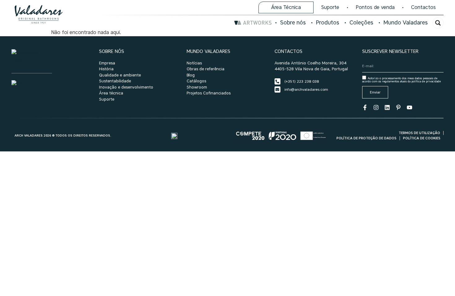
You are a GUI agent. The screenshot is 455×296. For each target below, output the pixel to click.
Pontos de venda (375, 7)
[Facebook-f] (365, 107)
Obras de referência (205, 69)
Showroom (197, 87)
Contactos (423, 7)
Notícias (194, 63)
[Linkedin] (387, 107)
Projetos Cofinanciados (209, 93)
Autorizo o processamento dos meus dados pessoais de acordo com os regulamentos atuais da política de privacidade (401, 79)
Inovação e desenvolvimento (126, 87)
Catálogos (196, 81)
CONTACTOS (288, 51)
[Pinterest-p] (398, 107)
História (106, 69)
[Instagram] (376, 107)
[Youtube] (409, 107)
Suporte (330, 7)
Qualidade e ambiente (120, 75)
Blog (191, 75)
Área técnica (111, 93)
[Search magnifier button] (438, 23)
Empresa (107, 63)
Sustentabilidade (115, 81)
